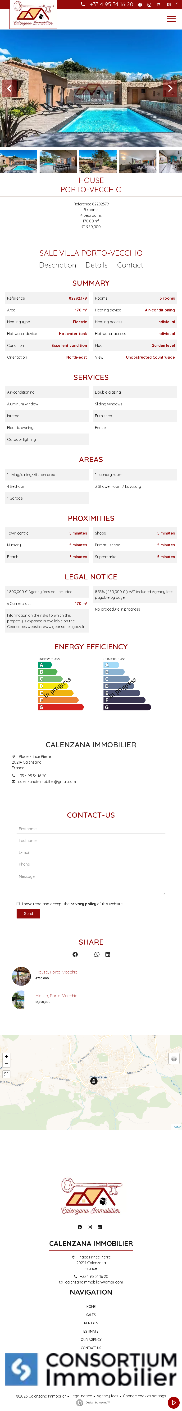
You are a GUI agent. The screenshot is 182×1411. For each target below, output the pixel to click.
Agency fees (107, 1396)
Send (28, 914)
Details (97, 264)
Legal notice (81, 1396)
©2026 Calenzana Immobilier (41, 1396)
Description (57, 264)
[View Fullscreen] (6, 1074)
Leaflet (177, 1127)
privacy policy (83, 903)
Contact (130, 264)
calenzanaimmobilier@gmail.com (47, 781)
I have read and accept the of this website (72, 903)
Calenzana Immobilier (91, 744)
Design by (97, 1402)
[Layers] (174, 1058)
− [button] (6, 1064)
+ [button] (6, 1057)
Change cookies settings (144, 1396)
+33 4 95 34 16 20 (32, 776)
